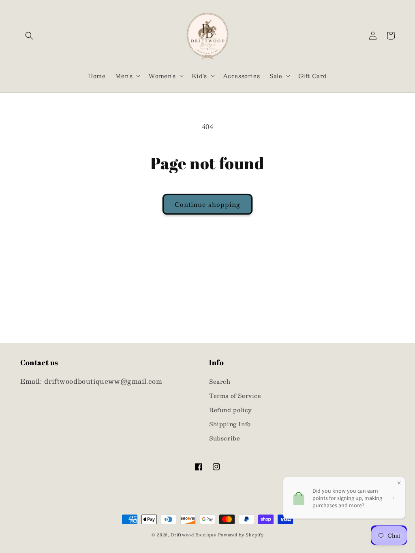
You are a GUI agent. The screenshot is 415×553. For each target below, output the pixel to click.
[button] (29, 36)
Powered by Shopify (241, 534)
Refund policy (230, 410)
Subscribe (224, 438)
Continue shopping (207, 204)
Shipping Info (230, 424)
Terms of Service (235, 395)
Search (220, 381)
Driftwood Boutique (193, 534)
